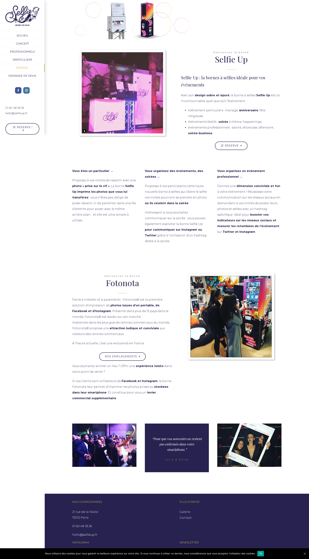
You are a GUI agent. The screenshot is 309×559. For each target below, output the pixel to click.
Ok (260, 553)
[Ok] (304, 553)
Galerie (185, 512)
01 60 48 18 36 (14, 108)
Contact (186, 517)
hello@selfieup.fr (16, 113)
